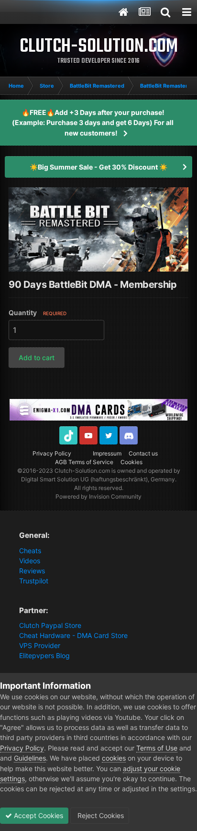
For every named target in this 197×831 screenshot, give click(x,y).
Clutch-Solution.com (82, 470)
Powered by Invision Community (98, 496)
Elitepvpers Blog (44, 655)
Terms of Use (156, 748)
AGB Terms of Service (84, 462)
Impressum (107, 453)
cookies (114, 758)
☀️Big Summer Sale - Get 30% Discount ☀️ (98, 167)
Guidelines (30, 758)
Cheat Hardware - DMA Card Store (73, 635)
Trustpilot (33, 581)
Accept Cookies (37, 815)
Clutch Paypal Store (50, 625)
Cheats (30, 550)
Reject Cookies (100, 815)
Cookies (131, 462)
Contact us (143, 453)
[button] (37, 357)
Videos (29, 561)
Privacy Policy (52, 453)
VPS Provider (39, 645)
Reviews (32, 571)
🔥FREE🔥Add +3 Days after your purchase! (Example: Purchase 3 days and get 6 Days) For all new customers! (93, 122)
